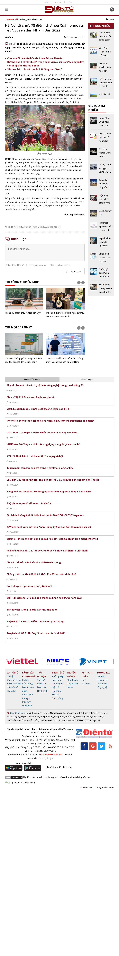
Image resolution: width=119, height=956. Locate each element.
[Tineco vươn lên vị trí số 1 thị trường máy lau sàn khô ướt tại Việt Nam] (65, 348)
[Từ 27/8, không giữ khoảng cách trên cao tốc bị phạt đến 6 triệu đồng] (24, 348)
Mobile (25, 679)
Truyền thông (71, 674)
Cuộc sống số (14, 679)
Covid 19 (57, 720)
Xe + (84, 679)
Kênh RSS (87, 787)
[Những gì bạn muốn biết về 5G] (101, 273)
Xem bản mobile (24, 763)
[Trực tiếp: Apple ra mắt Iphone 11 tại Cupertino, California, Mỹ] (101, 227)
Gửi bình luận (75, 271)
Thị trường (57, 698)
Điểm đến (38, 19)
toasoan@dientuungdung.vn (40, 758)
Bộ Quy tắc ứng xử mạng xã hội (75, 716)
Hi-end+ (86, 683)
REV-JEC (70, 2)
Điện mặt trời (76, 712)
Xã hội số (12, 672)
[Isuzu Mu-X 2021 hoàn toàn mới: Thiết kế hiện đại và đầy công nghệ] (101, 122)
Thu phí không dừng (49, 716)
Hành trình (42, 690)
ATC (46, 2)
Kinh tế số (58, 672)
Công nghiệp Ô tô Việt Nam (25, 716)
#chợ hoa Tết (54, 226)
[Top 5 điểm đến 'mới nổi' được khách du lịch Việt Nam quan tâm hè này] (101, 37)
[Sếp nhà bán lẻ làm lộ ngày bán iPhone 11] (101, 243)
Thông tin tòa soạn (104, 787)
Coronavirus (68, 720)
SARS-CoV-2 (46, 720)
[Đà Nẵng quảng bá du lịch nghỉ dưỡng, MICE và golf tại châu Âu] (65, 303)
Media (70, 687)
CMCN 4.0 (79, 720)
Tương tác (103, 672)
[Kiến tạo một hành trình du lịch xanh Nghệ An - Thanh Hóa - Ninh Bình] (101, 83)
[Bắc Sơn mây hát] (101, 214)
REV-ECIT (58, 2)
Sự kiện (10, 676)
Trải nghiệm (25, 19)
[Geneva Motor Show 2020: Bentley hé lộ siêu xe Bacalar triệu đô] (101, 153)
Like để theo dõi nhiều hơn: (59, 766)
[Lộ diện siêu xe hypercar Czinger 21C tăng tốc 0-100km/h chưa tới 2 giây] (101, 169)
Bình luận (87, 379)
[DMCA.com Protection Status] (14, 777)
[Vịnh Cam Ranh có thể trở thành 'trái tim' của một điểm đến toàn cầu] (101, 52)
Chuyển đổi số (62, 712)
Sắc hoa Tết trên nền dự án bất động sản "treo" (34, 69)
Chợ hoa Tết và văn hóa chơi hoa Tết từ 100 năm (35, 58)
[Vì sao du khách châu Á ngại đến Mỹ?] (24, 301)
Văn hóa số (12, 687)
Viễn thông (27, 683)
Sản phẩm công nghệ (28, 674)
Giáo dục (11, 690)
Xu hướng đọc (32, 379)
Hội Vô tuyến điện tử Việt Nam (40, 712)
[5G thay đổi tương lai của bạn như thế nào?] (101, 288)
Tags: (10, 226)
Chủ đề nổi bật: (17, 712)
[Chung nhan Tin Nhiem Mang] (20, 782)
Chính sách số (14, 683)
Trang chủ (11, 19)
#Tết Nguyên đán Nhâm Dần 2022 (30, 226)
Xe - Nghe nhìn (87, 674)
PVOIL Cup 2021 (93, 720)
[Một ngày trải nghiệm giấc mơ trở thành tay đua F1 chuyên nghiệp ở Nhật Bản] (101, 200)
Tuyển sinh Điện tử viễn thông (25, 720)
